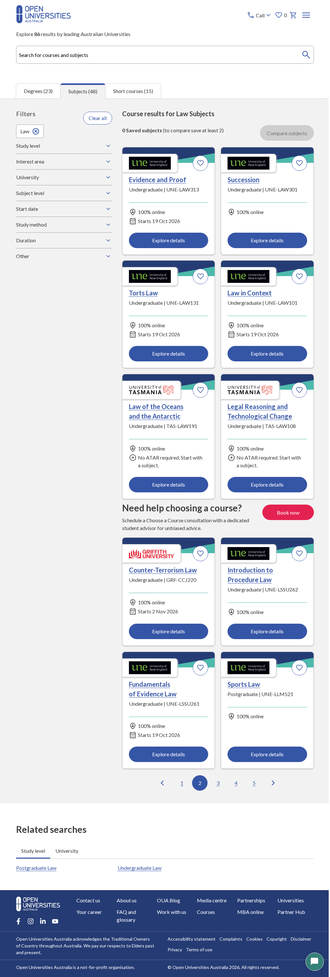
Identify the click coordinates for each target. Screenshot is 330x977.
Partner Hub (287, 912)
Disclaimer (298, 939)
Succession (240, 179)
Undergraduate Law (138, 867)
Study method (31, 224)
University (27, 177)
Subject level (30, 193)
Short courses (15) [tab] (133, 91)
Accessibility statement (189, 939)
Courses (204, 912)
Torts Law (141, 293)
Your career (89, 912)
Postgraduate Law (36, 867)
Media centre (209, 900)
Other (22, 256)
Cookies (252, 939)
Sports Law (240, 683)
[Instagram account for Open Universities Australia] (30, 921)
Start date (27, 209)
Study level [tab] (33, 850)
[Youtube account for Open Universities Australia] (55, 921)
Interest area (30, 161)
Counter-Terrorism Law (161, 569)
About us (126, 900)
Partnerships (248, 900)
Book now (283, 512)
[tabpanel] (165, 451)
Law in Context (246, 293)
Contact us (88, 900)
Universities (287, 900)
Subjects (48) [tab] (82, 91)
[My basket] (293, 15)
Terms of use (197, 949)
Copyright (274, 939)
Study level (28, 146)
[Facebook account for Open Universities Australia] (18, 921)
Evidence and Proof (155, 179)
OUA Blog (167, 900)
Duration (26, 240)
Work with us (170, 912)
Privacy (172, 949)
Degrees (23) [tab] (38, 91)
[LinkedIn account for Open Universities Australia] (43, 921)
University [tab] (66, 850)
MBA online (247, 912)
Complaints (228, 939)
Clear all (96, 118)
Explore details (166, 240)
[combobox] (165, 55)
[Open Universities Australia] (43, 21)
